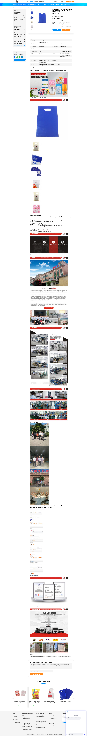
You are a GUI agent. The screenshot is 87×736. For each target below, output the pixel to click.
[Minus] (84, 712)
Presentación (36, 674)
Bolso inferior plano (19, 41)
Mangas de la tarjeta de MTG (19, 20)
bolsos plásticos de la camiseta (51, 656)
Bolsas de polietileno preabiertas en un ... (19, 13)
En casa (14, 715)
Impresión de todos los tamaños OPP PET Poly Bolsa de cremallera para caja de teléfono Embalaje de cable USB (41, 726)
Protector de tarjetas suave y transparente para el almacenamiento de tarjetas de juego (28, 728)
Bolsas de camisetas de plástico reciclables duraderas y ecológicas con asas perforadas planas (50, 702)
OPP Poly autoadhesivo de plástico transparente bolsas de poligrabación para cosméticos (41, 721)
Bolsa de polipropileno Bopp (19, 32)
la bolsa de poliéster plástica (19, 29)
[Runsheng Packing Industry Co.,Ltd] (17, 1)
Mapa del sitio (15, 719)
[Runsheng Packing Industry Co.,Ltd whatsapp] (17, 57)
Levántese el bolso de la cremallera (19, 39)
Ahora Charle (70, 1)
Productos (15, 716)
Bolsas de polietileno (19, 22)
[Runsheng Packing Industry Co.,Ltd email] (15, 57)
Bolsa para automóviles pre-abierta (19, 17)
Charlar (20, 59)
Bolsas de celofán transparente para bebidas (37, 656)
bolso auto (19, 10)
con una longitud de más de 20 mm (19, 24)
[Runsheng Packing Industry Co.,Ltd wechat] (19, 57)
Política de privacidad (16, 722)
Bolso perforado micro (19, 43)
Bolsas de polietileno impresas (19, 27)
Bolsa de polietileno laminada (19, 37)
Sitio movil (15, 720)
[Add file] (67, 734)
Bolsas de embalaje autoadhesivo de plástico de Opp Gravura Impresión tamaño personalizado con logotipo (41, 717)
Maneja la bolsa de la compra (19, 45)
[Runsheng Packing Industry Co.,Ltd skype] (22, 57)
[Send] (84, 734)
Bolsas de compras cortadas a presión (64, 656)
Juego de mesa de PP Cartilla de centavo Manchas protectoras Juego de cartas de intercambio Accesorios (28, 719)
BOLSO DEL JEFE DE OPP (19, 34)
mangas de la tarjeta (19, 15)
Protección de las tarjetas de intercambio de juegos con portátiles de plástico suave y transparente (28, 723)
